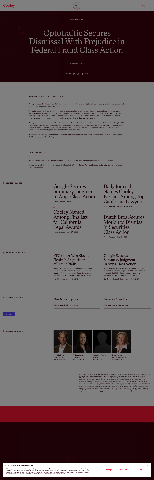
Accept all (137, 470)
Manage (108, 470)
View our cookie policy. (45, 473)
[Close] (147, 466)
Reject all (123, 470)
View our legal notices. (59, 473)
